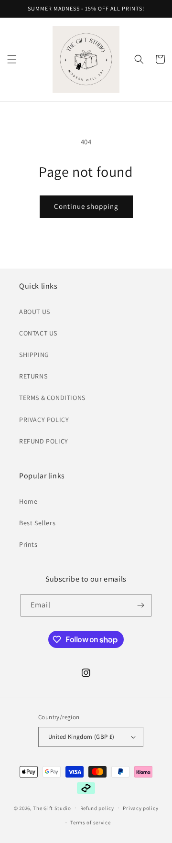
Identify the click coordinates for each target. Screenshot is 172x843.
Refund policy (97, 808)
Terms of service (90, 822)
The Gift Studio (52, 807)
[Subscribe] (140, 605)
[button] (11, 59)
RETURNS (33, 376)
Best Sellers (37, 523)
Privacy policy (140, 808)
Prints (28, 544)
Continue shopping (86, 206)
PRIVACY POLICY (44, 419)
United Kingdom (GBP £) (81, 737)
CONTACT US (38, 333)
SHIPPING (34, 354)
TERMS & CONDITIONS (52, 397)
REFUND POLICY (43, 441)
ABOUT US (34, 311)
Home (28, 501)
